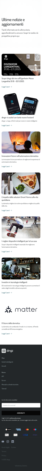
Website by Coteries (21, 466)
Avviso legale (5, 447)
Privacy (4, 455)
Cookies (13, 447)
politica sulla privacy (15, 418)
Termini (4, 451)
